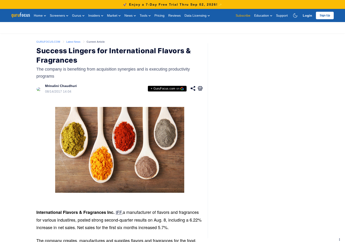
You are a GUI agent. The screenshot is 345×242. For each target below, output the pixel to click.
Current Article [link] (96, 41)
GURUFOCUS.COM (48, 41)
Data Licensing (195, 15)
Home (39, 15)
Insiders (94, 15)
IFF (119, 212)
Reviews (174, 15)
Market (112, 15)
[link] (48, 41)
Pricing (159, 15)
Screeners (58, 15)
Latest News (73, 41)
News (129, 15)
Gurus (77, 15)
